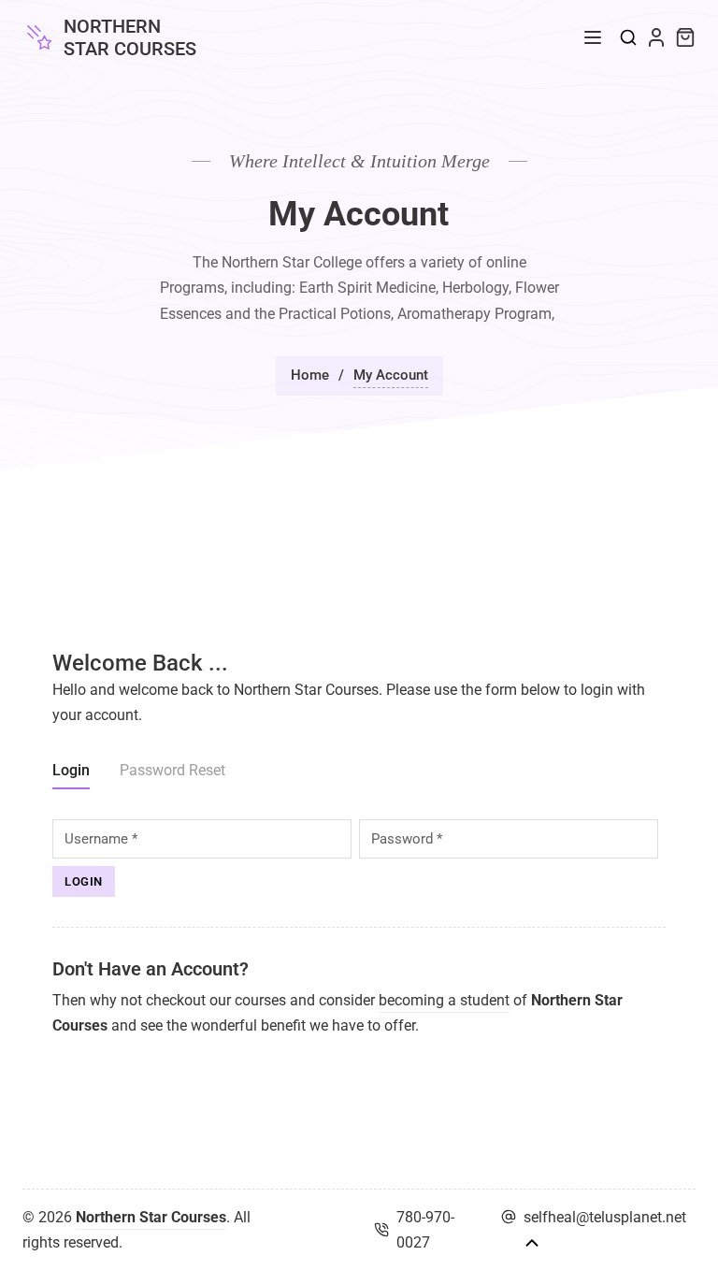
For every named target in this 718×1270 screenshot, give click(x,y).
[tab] (71, 773)
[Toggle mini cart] (685, 37)
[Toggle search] (628, 37)
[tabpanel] (359, 858)
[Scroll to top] (532, 1243)
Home (310, 375)
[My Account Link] (656, 37)
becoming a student (444, 1000)
